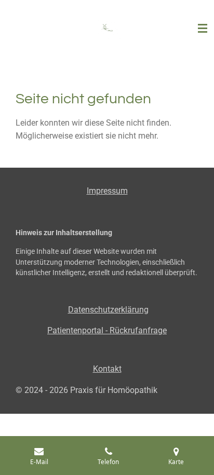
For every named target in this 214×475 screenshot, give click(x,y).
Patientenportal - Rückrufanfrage (107, 330)
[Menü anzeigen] (202, 28)
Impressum (107, 191)
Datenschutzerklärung (108, 310)
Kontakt (107, 369)
